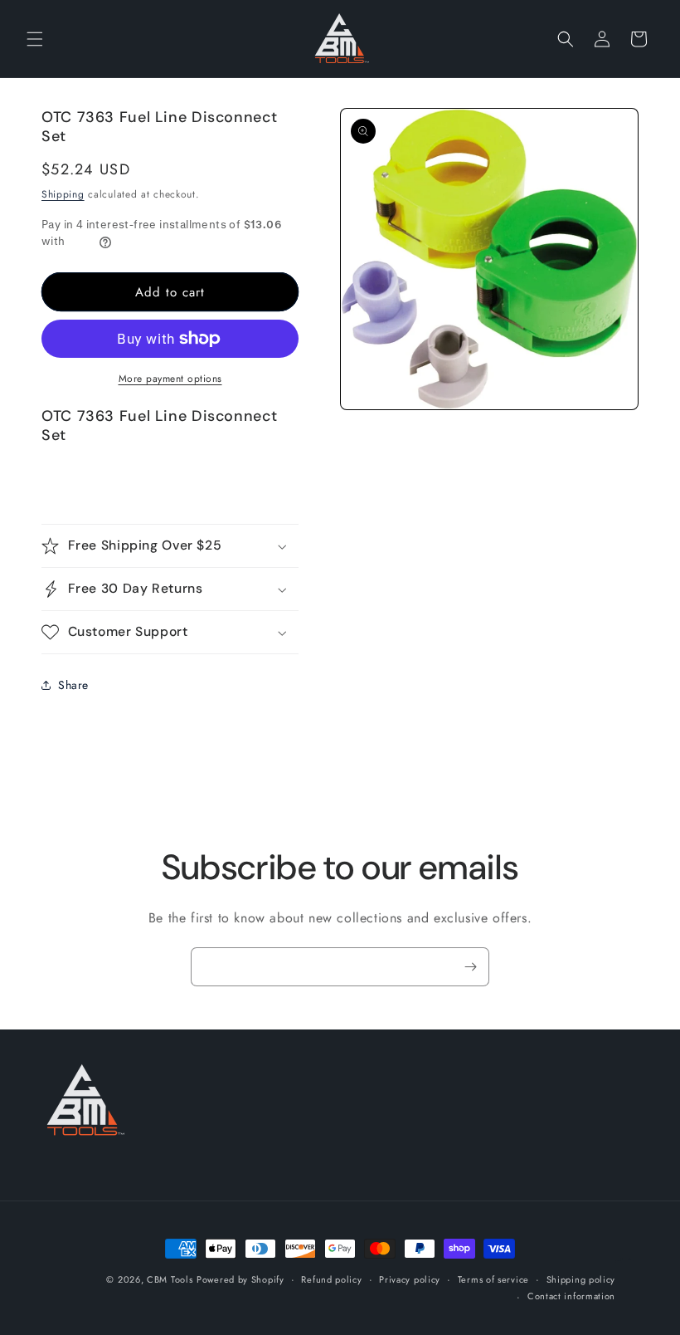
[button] (35, 39)
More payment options (170, 378)
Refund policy (331, 1279)
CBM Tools (169, 1279)
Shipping (63, 194)
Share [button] (73, 685)
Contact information (571, 1296)
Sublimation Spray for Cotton (624, 1260)
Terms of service (493, 1279)
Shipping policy (581, 1279)
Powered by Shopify (240, 1279)
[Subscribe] (470, 966)
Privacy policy (409, 1279)
